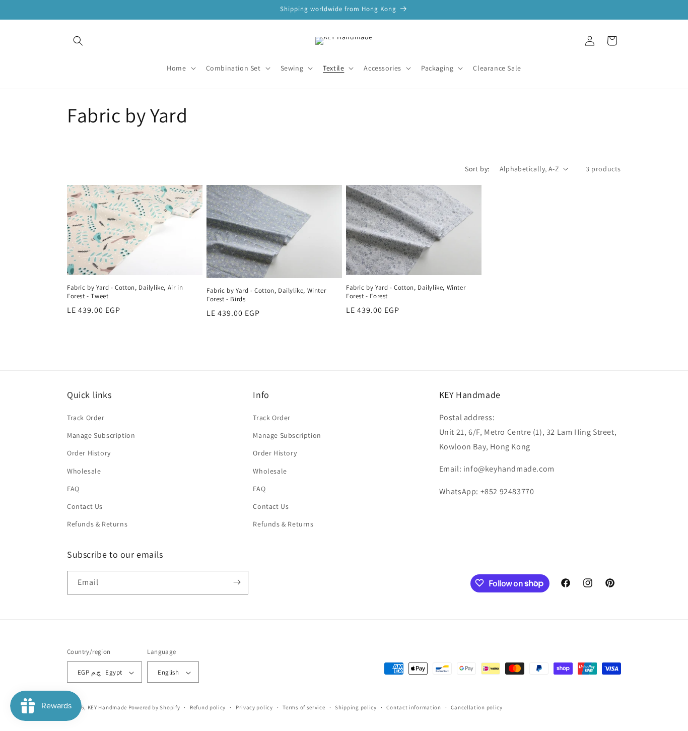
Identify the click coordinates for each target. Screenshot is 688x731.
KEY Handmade (107, 707)
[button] (78, 41)
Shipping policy (356, 707)
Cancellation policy (476, 707)
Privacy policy (254, 707)
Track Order (86, 417)
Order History (89, 453)
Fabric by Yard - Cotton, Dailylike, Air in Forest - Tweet (125, 292)
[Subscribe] (237, 582)
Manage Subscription (101, 435)
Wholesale (84, 471)
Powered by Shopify (154, 707)
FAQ (73, 488)
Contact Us (85, 506)
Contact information (413, 707)
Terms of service (304, 707)
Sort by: (477, 168)
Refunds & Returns (97, 524)
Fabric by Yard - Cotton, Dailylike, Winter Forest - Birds (266, 295)
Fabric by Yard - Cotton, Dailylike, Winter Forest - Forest (405, 292)
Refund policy (208, 707)
